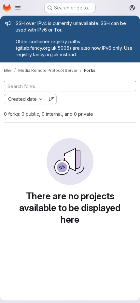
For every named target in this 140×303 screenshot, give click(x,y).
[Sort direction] (51, 99)
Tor (57, 30)
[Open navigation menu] (18, 8)
